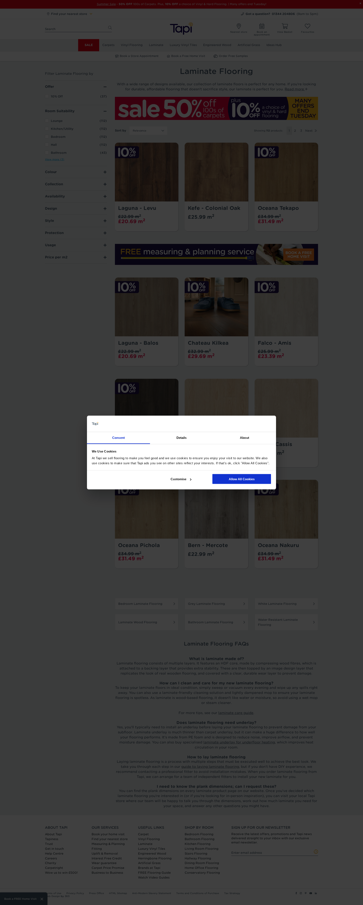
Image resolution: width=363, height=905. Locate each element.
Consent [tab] (118, 437)
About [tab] (244, 437)
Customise (178, 479)
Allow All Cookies (242, 479)
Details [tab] (181, 437)
